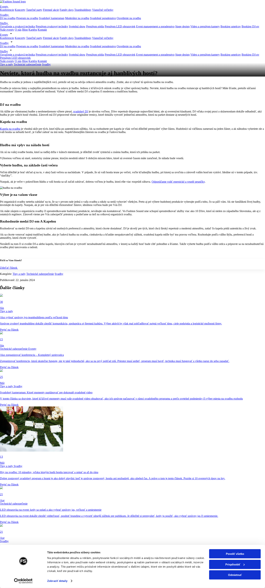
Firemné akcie (51, 9)
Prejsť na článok (9, 329)
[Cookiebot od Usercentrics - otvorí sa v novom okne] (23, 581)
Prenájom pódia (95, 26)
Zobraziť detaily (57, 580)
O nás (18, 29)
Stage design (182, 26)
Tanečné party (34, 9)
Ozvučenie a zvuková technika (17, 26)
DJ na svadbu (8, 18)
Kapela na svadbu (10, 128)
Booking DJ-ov (250, 26)
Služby (4, 23)
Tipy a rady (6, 64)
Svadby (4, 14)
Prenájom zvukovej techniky (52, 26)
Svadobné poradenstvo (103, 18)
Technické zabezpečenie (27, 64)
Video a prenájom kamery (205, 26)
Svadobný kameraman (51, 18)
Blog (25, 29)
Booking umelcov (230, 26)
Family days (67, 9)
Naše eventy (7, 29)
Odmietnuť (235, 574)
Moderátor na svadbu (77, 18)
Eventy (4, 6)
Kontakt (42, 29)
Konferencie (7, 9)
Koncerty (20, 9)
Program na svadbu (27, 18)
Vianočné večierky (102, 9)
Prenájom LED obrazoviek (120, 26)
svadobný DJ (80, 111)
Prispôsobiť (232, 564)
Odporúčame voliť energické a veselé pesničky (178, 181)
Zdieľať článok (9, 267)
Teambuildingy (82, 9)
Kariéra (32, 29)
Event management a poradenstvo (155, 26)
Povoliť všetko (235, 553)
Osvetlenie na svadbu (129, 18)
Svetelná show (77, 26)
